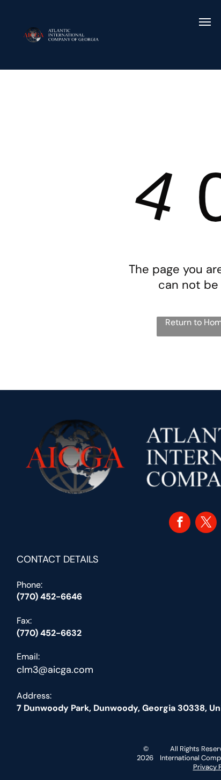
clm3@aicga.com (55, 669)
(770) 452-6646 (49, 596)
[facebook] (179, 524)
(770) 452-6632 (49, 633)
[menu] (205, 22)
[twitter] (206, 524)
